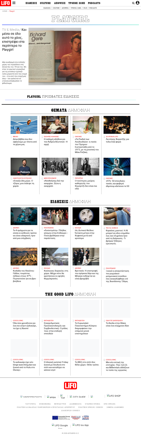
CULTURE (45, 3)
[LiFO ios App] (81, 426)
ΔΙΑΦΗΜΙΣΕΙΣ (76, 404)
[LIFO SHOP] (114, 396)
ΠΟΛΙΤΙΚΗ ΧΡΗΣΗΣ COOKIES (90, 407)
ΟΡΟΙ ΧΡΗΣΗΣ (110, 404)
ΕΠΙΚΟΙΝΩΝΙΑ (45, 404)
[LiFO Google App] (60, 426)
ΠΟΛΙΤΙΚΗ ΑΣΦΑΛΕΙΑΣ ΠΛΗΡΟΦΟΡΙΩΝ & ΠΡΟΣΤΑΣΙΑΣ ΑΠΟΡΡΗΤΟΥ (46, 407)
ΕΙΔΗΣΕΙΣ (31, 3)
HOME (4, 11)
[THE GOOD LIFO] (63, 396)
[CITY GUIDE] (78, 396)
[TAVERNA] (97, 396)
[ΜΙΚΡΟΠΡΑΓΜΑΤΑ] (31, 396)
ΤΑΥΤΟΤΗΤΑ (30, 404)
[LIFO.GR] (5, 3)
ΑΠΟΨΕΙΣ (60, 3)
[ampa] (51, 396)
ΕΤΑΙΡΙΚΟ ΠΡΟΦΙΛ (92, 404)
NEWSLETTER (60, 404)
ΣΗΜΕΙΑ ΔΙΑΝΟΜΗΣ (115, 407)
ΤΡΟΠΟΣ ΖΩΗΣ (76, 3)
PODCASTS (94, 3)
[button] (13, 3)
